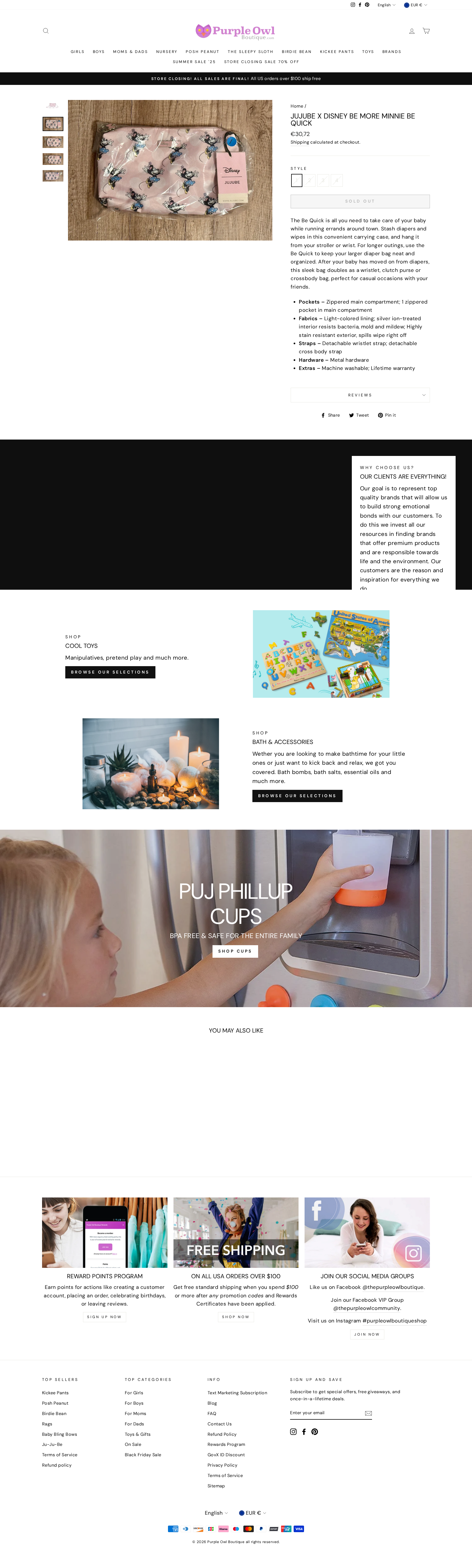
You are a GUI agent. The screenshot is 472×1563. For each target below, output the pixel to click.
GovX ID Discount (226, 1455)
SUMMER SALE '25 (194, 61)
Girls (78, 51)
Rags (47, 1424)
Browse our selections (297, 796)
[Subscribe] (368, 1413)
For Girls (134, 1393)
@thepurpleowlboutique (393, 1287)
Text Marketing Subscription (237, 1393)
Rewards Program (226, 1444)
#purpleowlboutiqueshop (394, 1320)
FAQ (212, 1413)
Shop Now (236, 1317)
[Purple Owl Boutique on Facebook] (304, 1431)
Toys (368, 51)
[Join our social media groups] (367, 1232)
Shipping (300, 142)
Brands (392, 51)
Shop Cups (235, 951)
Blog (212, 1403)
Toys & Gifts (138, 1434)
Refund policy (57, 1465)
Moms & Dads (130, 51)
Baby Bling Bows (59, 1434)
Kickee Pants (337, 51)
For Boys (134, 1403)
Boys (99, 51)
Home (297, 106)
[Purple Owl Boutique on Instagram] (293, 1431)
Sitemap (216, 1486)
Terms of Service (60, 1455)
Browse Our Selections (110, 672)
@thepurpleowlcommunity (366, 1308)
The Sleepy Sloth (251, 51)
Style (299, 168)
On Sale (133, 1444)
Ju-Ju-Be (52, 1444)
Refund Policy (222, 1434)
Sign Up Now (104, 1317)
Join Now (367, 1334)
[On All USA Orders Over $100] (236, 1232)
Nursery (167, 51)
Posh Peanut (203, 51)
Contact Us (220, 1424)
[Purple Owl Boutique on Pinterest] (314, 1431)
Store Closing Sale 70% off (261, 61)
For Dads (134, 1424)
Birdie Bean (297, 51)
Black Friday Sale (143, 1455)
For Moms (135, 1413)
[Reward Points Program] (104, 1232)
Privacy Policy (223, 1465)
